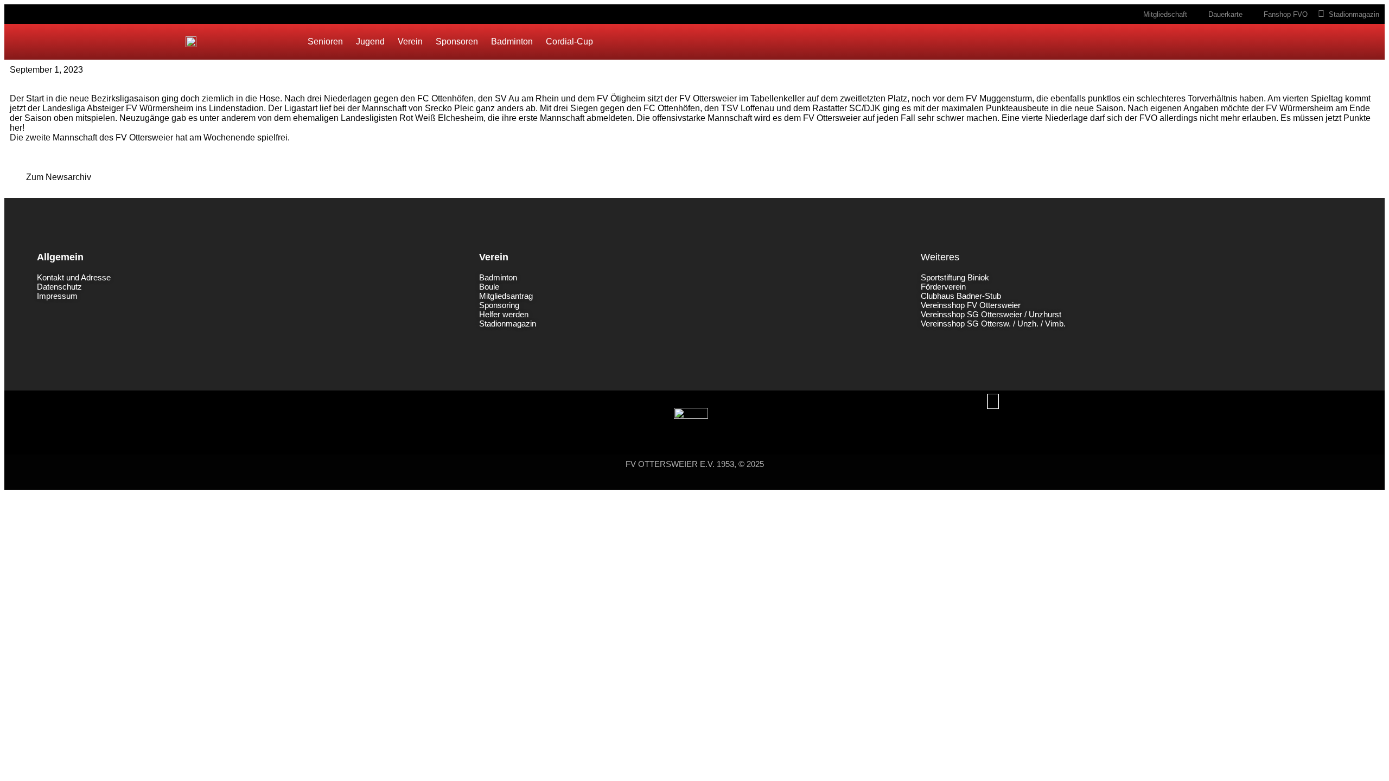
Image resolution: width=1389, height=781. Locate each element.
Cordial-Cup (569, 41)
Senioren (325, 41)
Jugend (370, 41)
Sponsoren (457, 41)
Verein (410, 41)
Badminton (512, 41)
